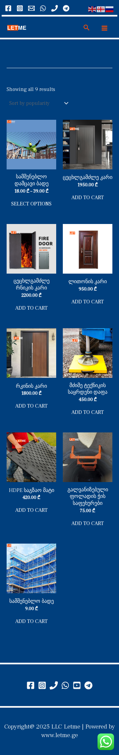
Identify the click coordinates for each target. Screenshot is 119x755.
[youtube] (77, 685)
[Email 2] (31, 8)
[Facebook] (8, 8)
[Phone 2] (54, 685)
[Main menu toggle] (104, 28)
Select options (31, 203)
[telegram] (88, 685)
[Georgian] (101, 9)
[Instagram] (20, 8)
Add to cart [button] (87, 197)
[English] (92, 9)
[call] (55, 8)
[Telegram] (66, 8)
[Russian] (109, 9)
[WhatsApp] (43, 8)
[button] (86, 28)
